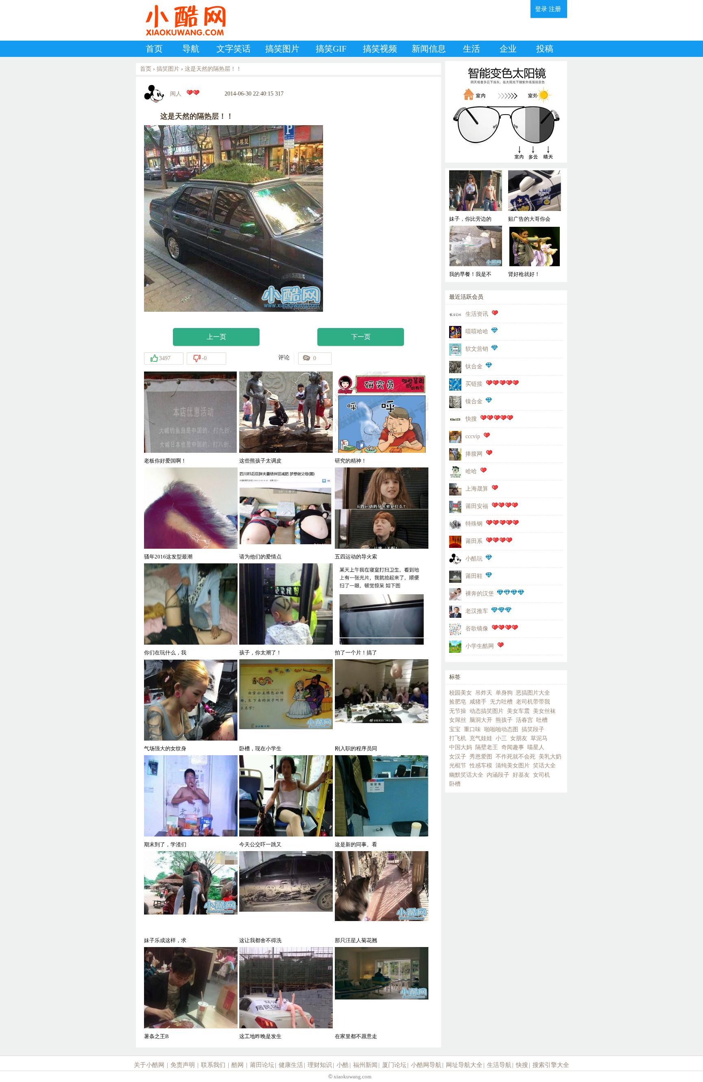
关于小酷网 (149, 1065)
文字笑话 (233, 49)
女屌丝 (457, 720)
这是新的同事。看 (356, 844)
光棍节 (457, 766)
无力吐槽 (501, 702)
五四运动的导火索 (356, 557)
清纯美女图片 (513, 766)
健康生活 (291, 1065)
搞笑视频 (380, 49)
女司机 (541, 775)
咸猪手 (478, 702)
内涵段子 (498, 775)
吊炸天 (483, 693)
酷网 (237, 1065)
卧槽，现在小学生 (260, 748)
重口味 (472, 729)
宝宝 (455, 729)
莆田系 (473, 541)
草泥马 (539, 738)
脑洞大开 (480, 720)
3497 (164, 358)
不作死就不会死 (515, 757)
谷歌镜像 (476, 629)
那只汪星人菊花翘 (356, 940)
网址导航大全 (464, 1065)
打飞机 (457, 738)
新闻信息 (429, 49)
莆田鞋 (473, 576)
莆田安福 (476, 506)
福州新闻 (365, 1065)
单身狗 (504, 693)
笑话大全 (544, 766)
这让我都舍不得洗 (260, 940)
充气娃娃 (480, 738)
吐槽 (542, 720)
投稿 (544, 49)
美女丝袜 (544, 711)
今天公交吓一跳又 (260, 844)
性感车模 (480, 766)
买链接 (473, 384)
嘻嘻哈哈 (476, 331)
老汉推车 (476, 611)
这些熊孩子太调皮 (260, 461)
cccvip (472, 436)
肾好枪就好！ (524, 274)
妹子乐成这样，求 (165, 940)
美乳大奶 (550, 757)
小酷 (342, 1065)
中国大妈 (460, 747)
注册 (555, 9)
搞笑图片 (282, 49)
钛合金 (473, 366)
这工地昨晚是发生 (260, 1036)
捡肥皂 (457, 702)
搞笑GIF (331, 49)
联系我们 (213, 1065)
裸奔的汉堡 (479, 594)
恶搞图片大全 (533, 693)
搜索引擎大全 (551, 1065)
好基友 (521, 775)
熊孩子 (504, 720)
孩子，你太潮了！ (260, 653)
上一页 (216, 336)
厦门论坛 (394, 1065)
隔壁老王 (486, 747)
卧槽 (455, 784)
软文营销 (476, 349)
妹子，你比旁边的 (470, 219)
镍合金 (473, 401)
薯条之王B (156, 1036)
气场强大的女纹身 (165, 748)
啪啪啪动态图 (501, 729)
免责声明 (182, 1065)
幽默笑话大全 (466, 775)
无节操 (457, 711)
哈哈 (471, 471)
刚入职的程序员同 (356, 748)
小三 (501, 738)
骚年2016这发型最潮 (168, 557)
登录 (541, 9)
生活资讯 (476, 314)
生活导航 (499, 1065)
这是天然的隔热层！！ (213, 69)
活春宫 (524, 720)
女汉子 (457, 757)
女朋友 (518, 738)
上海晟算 (476, 489)
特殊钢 (473, 524)
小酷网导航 (426, 1065)
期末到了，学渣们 (165, 844)
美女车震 (518, 711)
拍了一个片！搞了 (356, 653)
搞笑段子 (533, 729)
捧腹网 (473, 454)
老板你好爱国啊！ (165, 461)
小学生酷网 (479, 646)
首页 (154, 49)
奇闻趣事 (512, 747)
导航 (190, 49)
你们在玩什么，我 (165, 653)
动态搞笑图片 (486, 711)
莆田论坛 (262, 1065)
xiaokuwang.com (351, 1076)
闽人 (175, 94)
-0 (204, 358)
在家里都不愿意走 (356, 1036)
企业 (508, 49)
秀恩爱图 (480, 757)
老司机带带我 (533, 702)
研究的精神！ (351, 461)
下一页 (361, 336)
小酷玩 (473, 559)
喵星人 (535, 747)
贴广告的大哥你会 (529, 219)
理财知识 (320, 1065)
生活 (471, 49)
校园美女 (460, 693)
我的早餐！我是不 (470, 274)
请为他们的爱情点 (260, 557)
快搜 (471, 419)
